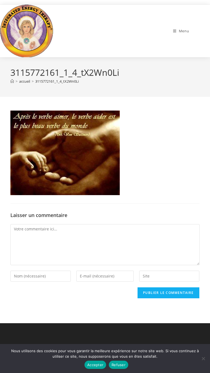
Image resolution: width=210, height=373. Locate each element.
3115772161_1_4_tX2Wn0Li (57, 81)
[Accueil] (12, 81)
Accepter (95, 365)
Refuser (119, 365)
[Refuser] (203, 358)
